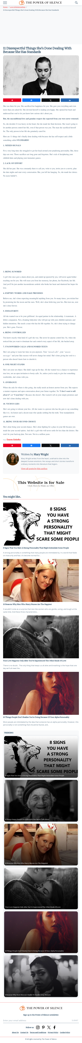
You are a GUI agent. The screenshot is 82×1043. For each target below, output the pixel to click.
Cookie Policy (65, 1032)
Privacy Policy (53, 1032)
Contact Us (24, 1032)
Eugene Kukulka (14, 439)
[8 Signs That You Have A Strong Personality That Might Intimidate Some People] (41, 524)
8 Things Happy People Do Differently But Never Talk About (27, 819)
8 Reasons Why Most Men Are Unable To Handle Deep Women (28, 995)
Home (5, 7)
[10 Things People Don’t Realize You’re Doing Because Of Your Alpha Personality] (41, 693)
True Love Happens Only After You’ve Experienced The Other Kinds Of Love (34, 661)
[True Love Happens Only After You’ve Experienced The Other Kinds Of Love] (41, 636)
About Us (15, 1032)
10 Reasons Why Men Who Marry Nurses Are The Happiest (27, 604)
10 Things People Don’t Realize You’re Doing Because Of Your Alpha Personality (36, 717)
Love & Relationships (17, 7)
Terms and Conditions (38, 1032)
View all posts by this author (34, 468)
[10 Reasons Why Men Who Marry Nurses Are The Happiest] (41, 580)
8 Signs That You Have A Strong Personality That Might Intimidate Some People (36, 548)
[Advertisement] (41, 28)
